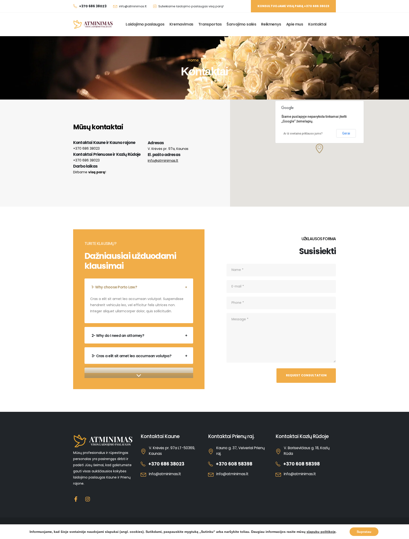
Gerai (346, 133)
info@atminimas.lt (133, 6)
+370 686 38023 (86, 148)
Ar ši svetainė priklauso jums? (303, 133)
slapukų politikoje (321, 532)
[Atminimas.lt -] (93, 24)
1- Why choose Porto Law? (114, 287)
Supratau (364, 532)
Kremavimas (181, 24)
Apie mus (294, 24)
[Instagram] (87, 499)
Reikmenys (271, 24)
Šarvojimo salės (241, 24)
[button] (319, 148)
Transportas (210, 24)
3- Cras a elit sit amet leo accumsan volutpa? (131, 355)
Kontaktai (317, 24)
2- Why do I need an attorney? (118, 335)
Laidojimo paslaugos (145, 24)
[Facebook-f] (76, 499)
